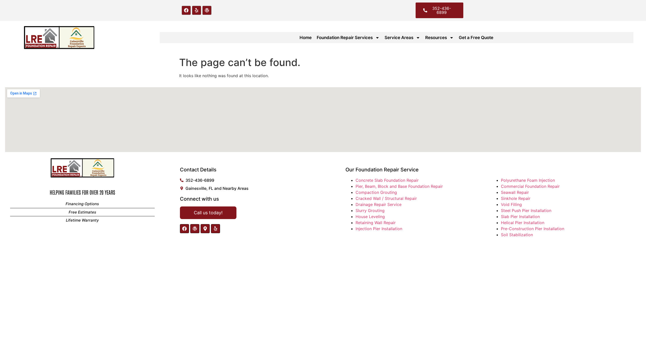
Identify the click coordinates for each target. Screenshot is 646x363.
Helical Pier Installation (522, 222)
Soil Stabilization (517, 234)
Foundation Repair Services (345, 37)
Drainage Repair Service (378, 204)
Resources (436, 37)
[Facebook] (186, 10)
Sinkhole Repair (515, 198)
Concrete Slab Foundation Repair (387, 180)
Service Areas (399, 37)
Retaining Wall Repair (376, 222)
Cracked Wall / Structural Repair (386, 198)
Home (306, 37)
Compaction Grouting (376, 192)
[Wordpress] (206, 10)
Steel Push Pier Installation (526, 210)
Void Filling (511, 204)
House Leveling (370, 216)
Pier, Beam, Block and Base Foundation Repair (399, 186)
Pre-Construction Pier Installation (532, 228)
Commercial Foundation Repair (530, 186)
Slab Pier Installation (520, 216)
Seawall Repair (515, 192)
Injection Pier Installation (379, 228)
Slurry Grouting (370, 210)
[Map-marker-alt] (205, 228)
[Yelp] (196, 10)
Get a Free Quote (476, 37)
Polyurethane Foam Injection (528, 180)
